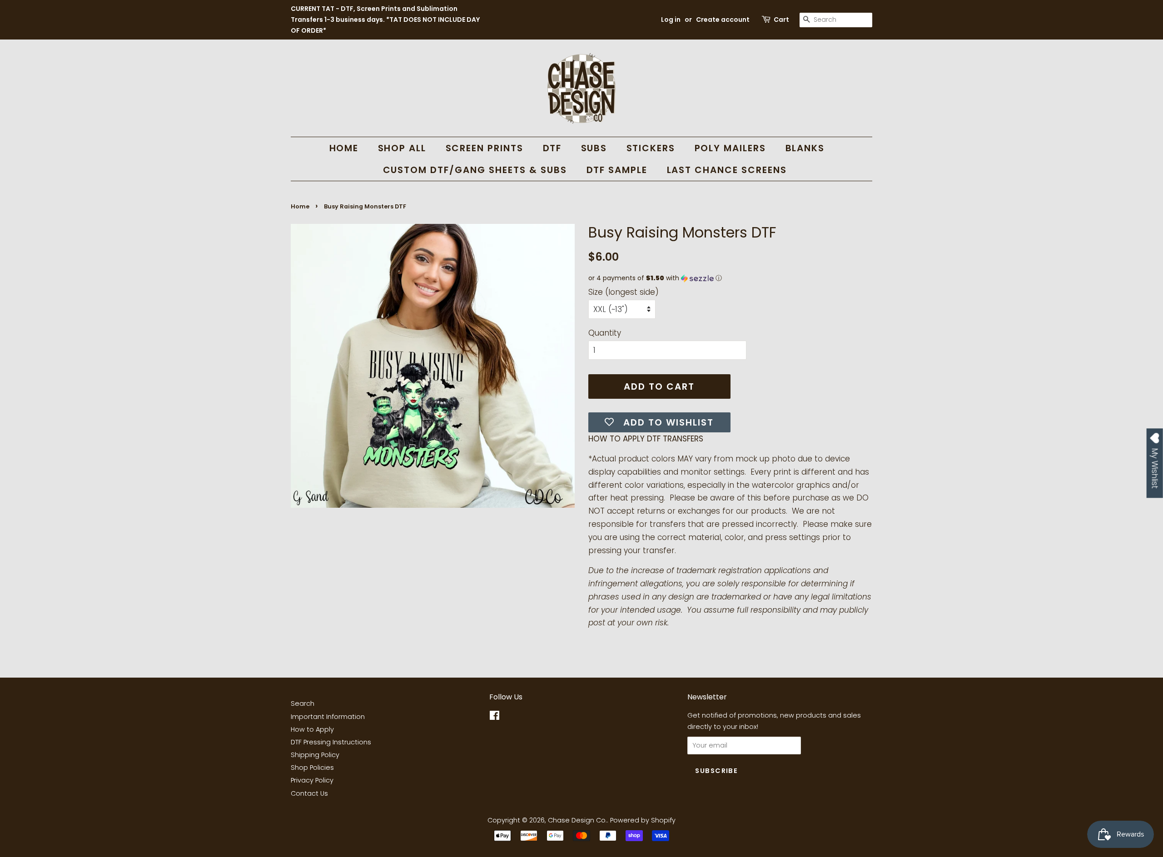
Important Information (328, 716)
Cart (781, 19)
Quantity (604, 332)
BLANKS (805, 148)
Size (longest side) (623, 292)
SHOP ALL (402, 148)
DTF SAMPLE (617, 169)
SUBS (594, 148)
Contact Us (309, 793)
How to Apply (312, 729)
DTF (552, 148)
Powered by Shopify (643, 820)
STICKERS (651, 148)
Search (302, 703)
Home (300, 206)
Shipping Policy (315, 754)
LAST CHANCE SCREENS (727, 169)
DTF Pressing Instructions (331, 742)
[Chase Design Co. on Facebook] (494, 717)
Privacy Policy (312, 780)
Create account (723, 19)
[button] (730, 278)
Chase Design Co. (577, 820)
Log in (671, 19)
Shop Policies (312, 767)
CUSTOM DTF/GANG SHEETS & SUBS (475, 169)
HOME (344, 148)
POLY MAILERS (730, 148)
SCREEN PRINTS (485, 148)
